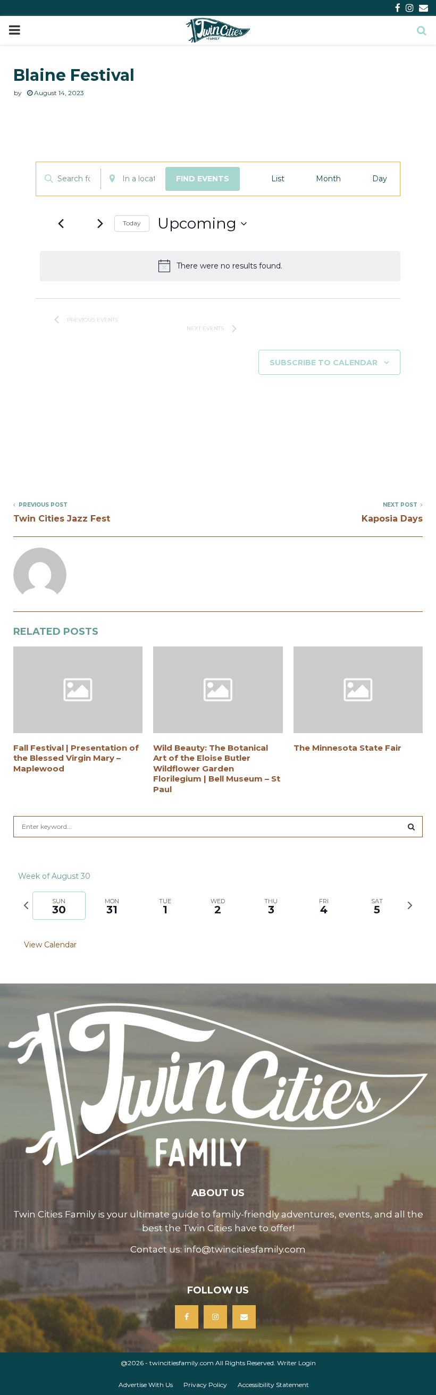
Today (132, 223)
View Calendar (50, 944)
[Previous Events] (60, 223)
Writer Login (296, 1363)
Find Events (202, 178)
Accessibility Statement (273, 1385)
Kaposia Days (392, 519)
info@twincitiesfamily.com (245, 1249)
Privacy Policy (205, 1385)
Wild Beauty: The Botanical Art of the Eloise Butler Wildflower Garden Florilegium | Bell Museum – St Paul (216, 768)
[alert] (220, 266)
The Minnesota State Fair (347, 748)
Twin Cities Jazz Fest (61, 519)
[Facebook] (186, 1317)
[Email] (244, 1317)
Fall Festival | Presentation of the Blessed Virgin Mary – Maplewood (76, 758)
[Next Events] (100, 223)
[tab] (59, 906)
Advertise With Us (146, 1385)
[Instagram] (215, 1317)
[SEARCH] (411, 826)
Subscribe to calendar (324, 362)
